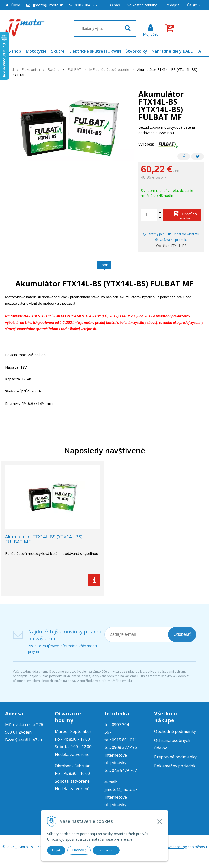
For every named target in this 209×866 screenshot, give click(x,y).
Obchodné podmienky (175, 731)
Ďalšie (192, 5)
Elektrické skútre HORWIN (95, 51)
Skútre (58, 51)
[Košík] (170, 28)
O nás (115, 5)
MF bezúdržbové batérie (109, 69)
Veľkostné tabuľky (142, 5)
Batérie (54, 69)
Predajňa (171, 5)
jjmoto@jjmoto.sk (48, 5)
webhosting (177, 846)
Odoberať (182, 634)
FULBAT (74, 69)
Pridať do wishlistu (185, 234)
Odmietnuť (106, 850)
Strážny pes (155, 234)
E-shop (14, 51)
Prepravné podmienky (175, 757)
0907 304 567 (86, 5)
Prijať (56, 850)
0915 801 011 (124, 740)
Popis (104, 264)
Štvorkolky (136, 51)
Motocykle (36, 51)
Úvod (15, 5)
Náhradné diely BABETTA (176, 51)
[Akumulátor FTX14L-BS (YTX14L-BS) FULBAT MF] (69, 128)
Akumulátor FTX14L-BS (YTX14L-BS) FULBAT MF (43, 539)
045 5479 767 (124, 770)
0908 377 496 (124, 747)
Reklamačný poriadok (174, 766)
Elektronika (31, 69)
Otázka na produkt (173, 240)
